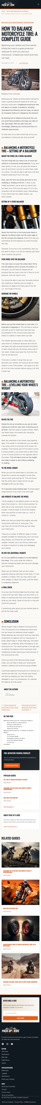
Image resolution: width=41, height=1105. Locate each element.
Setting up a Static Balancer (14, 724)
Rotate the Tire (11, 734)
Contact (4, 1089)
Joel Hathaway (23, 63)
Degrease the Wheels (12, 728)
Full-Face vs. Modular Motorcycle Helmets (15, 779)
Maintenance (6, 1060)
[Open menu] (38, 4)
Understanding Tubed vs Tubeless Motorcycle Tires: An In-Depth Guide (19, 945)
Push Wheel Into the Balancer (14, 726)
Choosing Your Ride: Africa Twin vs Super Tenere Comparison (20, 982)
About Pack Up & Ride (8, 1086)
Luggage (4, 1073)
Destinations (5, 1054)
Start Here (5, 1051)
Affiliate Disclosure (30, 1102)
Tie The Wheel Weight (12, 736)
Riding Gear (5, 1070)
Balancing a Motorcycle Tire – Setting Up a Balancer (18, 720)
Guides (4, 1063)
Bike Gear (4, 1057)
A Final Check (10, 742)
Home (3, 11)
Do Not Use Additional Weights (15, 740)
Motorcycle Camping (8, 1079)
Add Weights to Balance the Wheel (16, 738)
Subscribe (20, 1018)
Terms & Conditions (7, 1095)
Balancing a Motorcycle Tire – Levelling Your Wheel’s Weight (19, 731)
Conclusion (7, 744)
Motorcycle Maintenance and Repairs (18, 11)
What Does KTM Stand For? (11, 798)
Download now (12, 765)
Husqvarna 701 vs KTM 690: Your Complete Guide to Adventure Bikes (17, 788)
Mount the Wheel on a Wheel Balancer (17, 722)
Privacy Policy (6, 1092)
